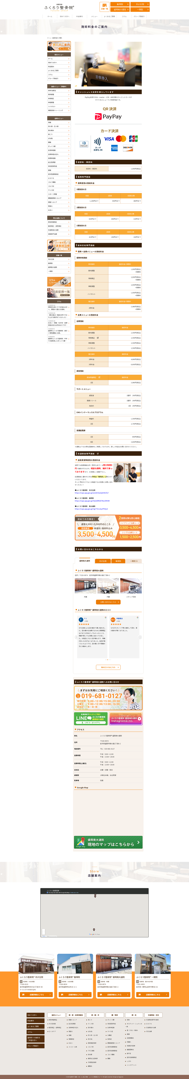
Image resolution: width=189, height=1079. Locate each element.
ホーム (49, 16)
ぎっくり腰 (51, 146)
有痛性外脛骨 (131, 1046)
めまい (50, 210)
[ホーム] (59, 7)
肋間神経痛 (52, 158)
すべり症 (110, 1031)
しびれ (129, 1061)
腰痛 (49, 142)
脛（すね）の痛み (132, 1030)
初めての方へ (64, 16)
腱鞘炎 (90, 1066)
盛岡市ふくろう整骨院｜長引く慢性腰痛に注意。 (57, 332)
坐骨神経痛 (52, 150)
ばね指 (50, 138)
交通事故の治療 (53, 230)
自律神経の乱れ (53, 154)
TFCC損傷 (91, 1051)
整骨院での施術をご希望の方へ (34, 1038)
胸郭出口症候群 (93, 1058)
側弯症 (109, 1039)
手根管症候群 (92, 1062)
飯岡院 (120, 4)
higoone (121, 1077)
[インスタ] (126, 719)
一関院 (140, 9)
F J (85, 618)
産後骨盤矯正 (91, 377)
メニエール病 (73, 1047)
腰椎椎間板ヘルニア (54, 198)
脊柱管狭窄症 (52, 166)
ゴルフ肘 (51, 186)
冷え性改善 (52, 1024)
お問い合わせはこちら (108, 602)
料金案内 (79, 16)
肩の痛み (51, 130)
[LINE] (91, 719)
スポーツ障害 (52, 194)
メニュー (94, 16)
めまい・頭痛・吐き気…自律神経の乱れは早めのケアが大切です (57, 324)
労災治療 (149, 1031)
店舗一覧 (104, 9)
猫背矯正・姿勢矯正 (54, 226)
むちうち (51, 178)
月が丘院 (140, 4)
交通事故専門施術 (86, 453)
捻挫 (128, 1020)
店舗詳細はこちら (37, 994)
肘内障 (90, 1054)
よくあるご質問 (109, 16)
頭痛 (49, 122)
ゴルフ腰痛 (52, 182)
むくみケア (52, 1031)
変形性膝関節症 (53, 174)
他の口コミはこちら (108, 667)
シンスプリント (132, 1065)
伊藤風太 (119, 618)
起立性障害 (52, 162)
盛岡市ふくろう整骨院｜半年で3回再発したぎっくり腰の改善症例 (57, 340)
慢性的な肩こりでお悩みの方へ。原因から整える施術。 (57, 308)
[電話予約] (108, 698)
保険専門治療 (52, 234)
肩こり (50, 134)
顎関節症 (71, 1039)
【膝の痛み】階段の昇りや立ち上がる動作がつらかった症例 (57, 316)
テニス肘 (51, 190)
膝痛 (49, 170)
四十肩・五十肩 (53, 126)
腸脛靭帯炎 (130, 1050)
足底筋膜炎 (130, 1038)
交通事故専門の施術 (152, 1020)
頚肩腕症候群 (92, 1043)
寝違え (50, 206)
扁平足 (129, 1053)
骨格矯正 (91, 338)
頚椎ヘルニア (52, 202)
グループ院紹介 (139, 16)
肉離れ (129, 1042)
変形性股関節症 (112, 1051)
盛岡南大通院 (120, 9)
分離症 (109, 1035)
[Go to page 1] (107, 659)
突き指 (90, 1039)
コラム (124, 16)
